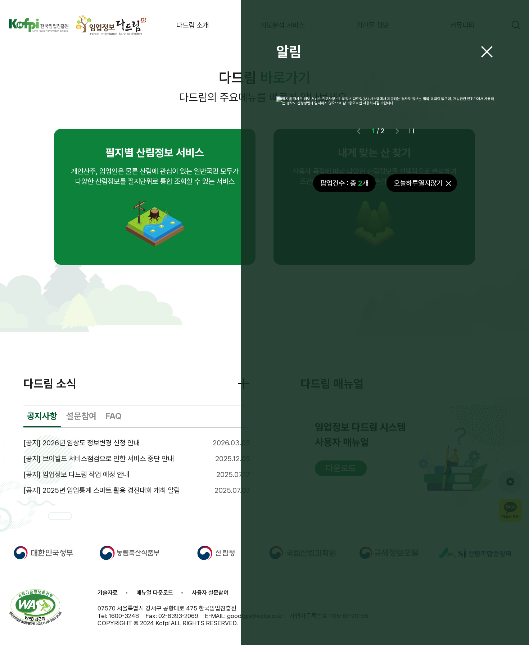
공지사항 (42, 416)
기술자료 (108, 592)
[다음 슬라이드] (397, 131)
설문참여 (81, 416)
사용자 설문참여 (210, 592)
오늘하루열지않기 (418, 183)
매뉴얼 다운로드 (154, 592)
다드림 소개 (192, 25)
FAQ (113, 416)
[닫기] (487, 52)
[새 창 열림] (38, 25)
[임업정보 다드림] (112, 25)
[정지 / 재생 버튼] (411, 131)
